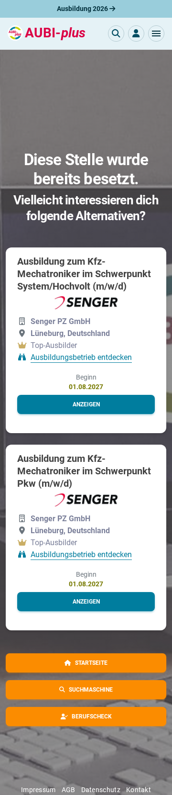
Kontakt (138, 790)
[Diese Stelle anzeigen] (86, 302)
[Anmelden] (136, 33)
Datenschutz (100, 790)
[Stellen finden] (116, 33)
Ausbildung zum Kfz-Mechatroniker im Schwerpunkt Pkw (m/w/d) (84, 471)
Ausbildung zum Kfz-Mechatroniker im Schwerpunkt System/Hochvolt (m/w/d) (84, 274)
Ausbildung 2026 (83, 8)
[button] (156, 33)
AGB (68, 790)
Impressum (38, 790)
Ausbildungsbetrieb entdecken (81, 357)
